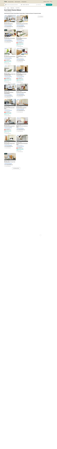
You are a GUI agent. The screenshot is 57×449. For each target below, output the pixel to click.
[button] (46, 1)
